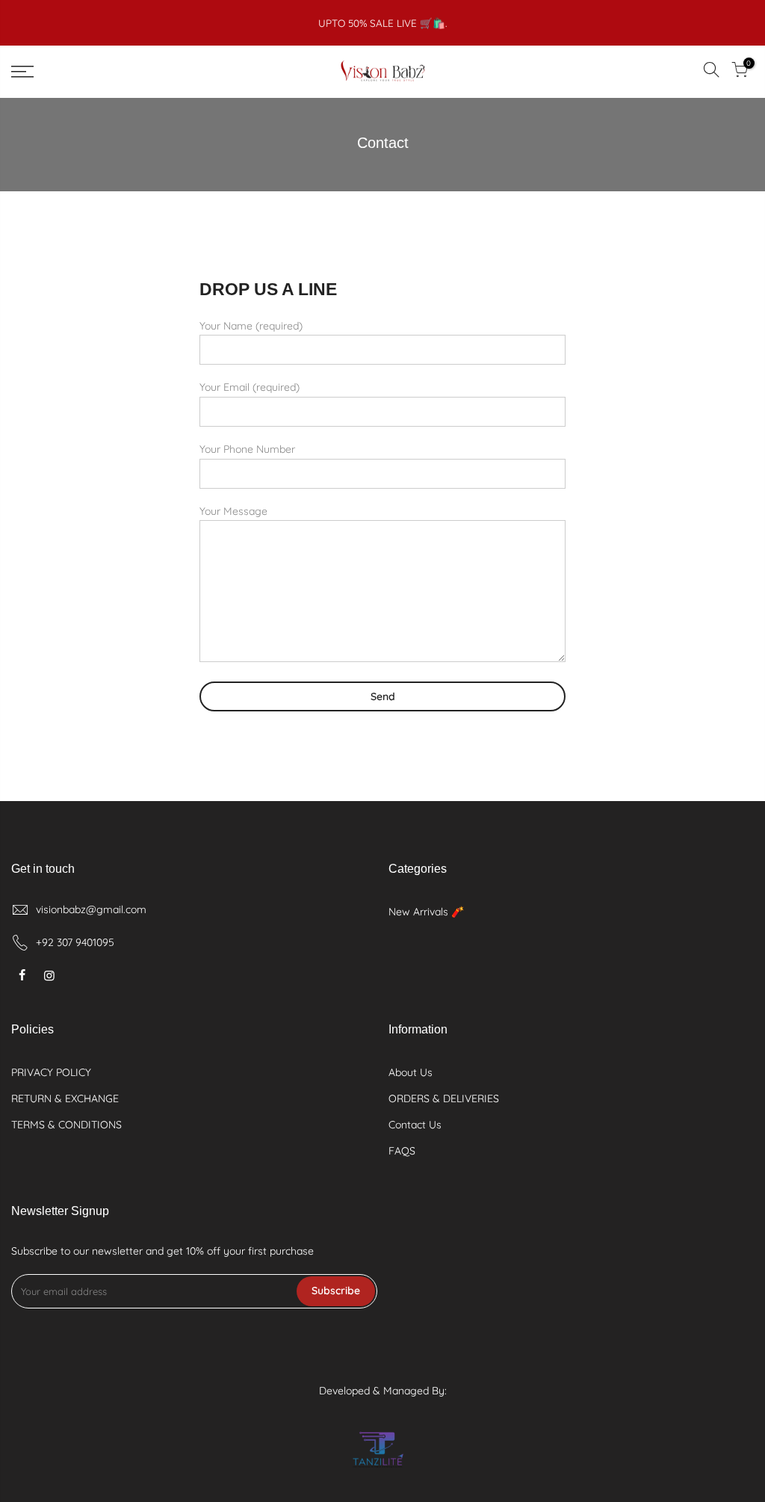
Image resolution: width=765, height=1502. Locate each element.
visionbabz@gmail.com (91, 909)
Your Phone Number (247, 449)
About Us (410, 1072)
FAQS (401, 1151)
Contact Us (415, 1124)
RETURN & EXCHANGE (65, 1098)
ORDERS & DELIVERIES (443, 1098)
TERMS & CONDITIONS (66, 1124)
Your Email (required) (249, 387)
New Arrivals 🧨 (426, 911)
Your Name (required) (251, 326)
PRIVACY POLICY (51, 1072)
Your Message (233, 511)
